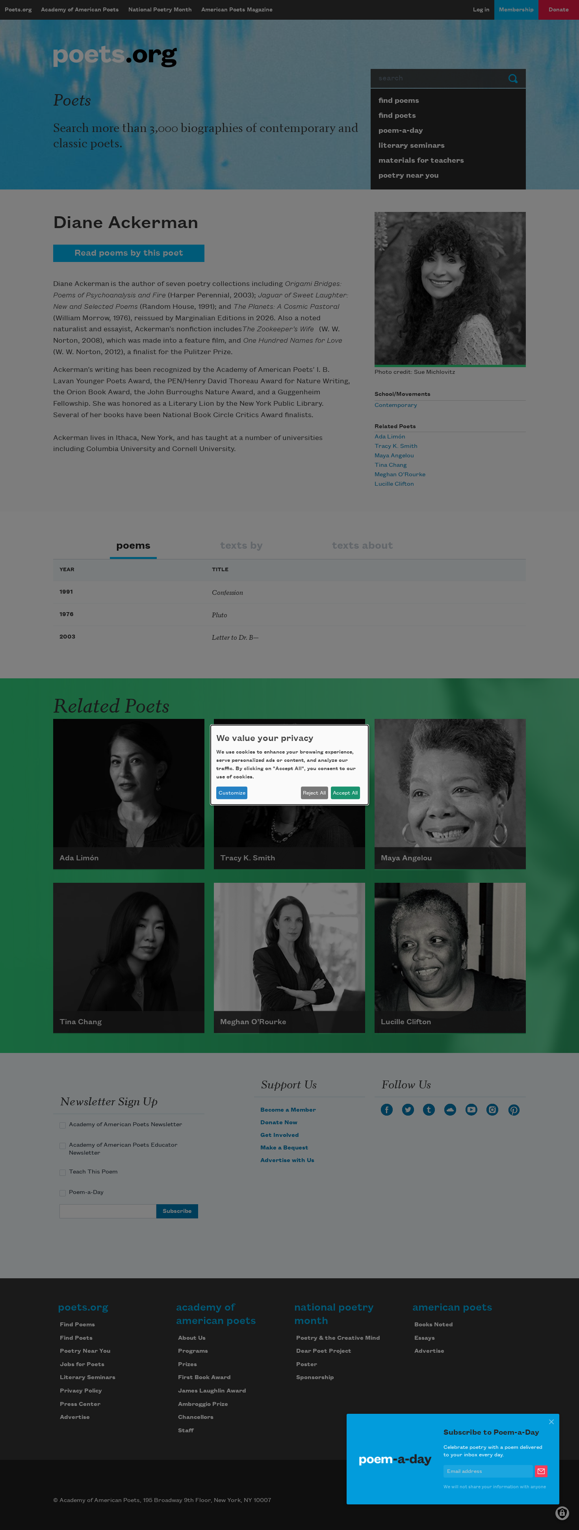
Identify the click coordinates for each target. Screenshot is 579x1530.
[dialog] (289, 765)
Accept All (345, 793)
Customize (232, 793)
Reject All (314, 793)
